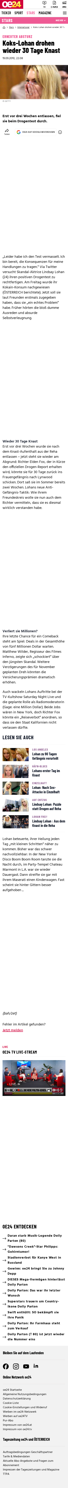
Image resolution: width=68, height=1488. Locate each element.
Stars (31, 13)
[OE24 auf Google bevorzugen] (60, 132)
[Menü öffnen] (64, 13)
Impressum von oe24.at (17, 1425)
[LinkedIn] (36, 1366)
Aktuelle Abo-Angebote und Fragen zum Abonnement (28, 1463)
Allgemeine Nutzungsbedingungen (24, 1394)
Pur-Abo (8, 1420)
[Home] (4, 27)
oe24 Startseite (12, 1390)
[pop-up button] (54, 1090)
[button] (8, 1090)
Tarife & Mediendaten (16, 1456)
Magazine (45, 13)
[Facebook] (6, 1366)
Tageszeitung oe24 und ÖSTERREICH (26, 1439)
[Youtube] (26, 1366)
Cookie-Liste (11, 1403)
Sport (19, 13)
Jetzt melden (13, 1030)
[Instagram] (16, 1366)
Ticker (6, 13)
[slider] (21, 1090)
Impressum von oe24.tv (17, 1429)
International (23, 27)
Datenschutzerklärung (17, 1398)
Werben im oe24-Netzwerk (19, 1412)
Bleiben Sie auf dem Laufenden (23, 1353)
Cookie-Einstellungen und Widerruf (25, 1407)
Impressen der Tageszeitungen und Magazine (31, 1469)
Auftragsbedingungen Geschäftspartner (28, 1452)
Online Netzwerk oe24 (17, 1377)
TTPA (6, 1474)
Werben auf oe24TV (15, 1416)
